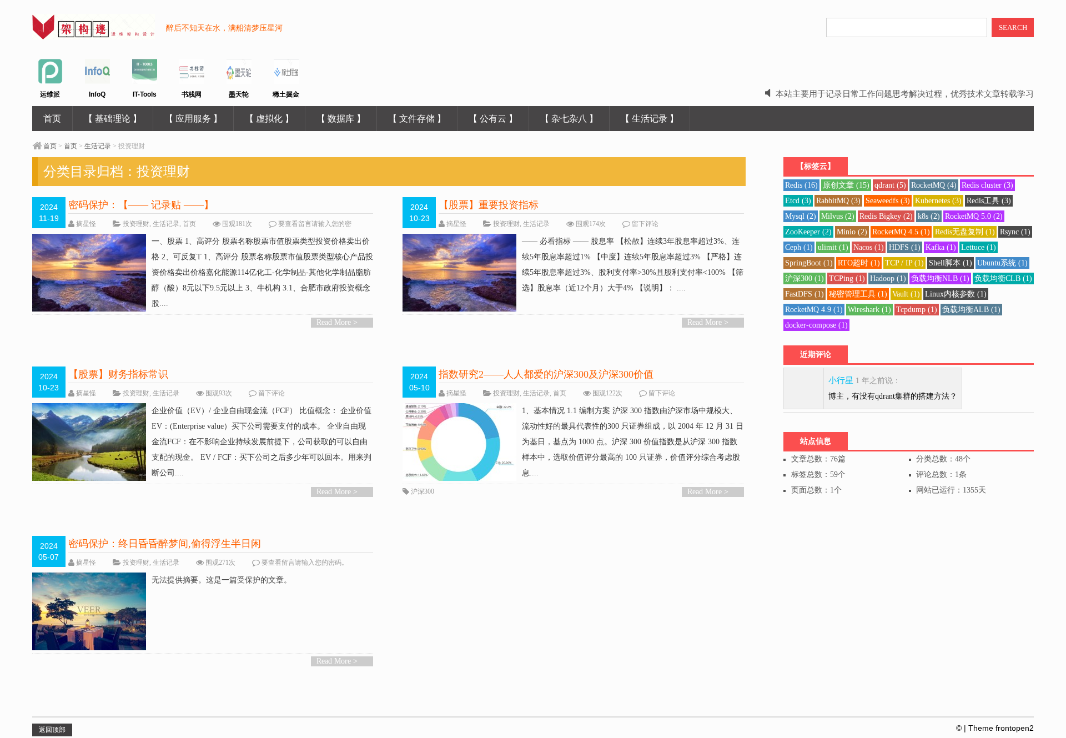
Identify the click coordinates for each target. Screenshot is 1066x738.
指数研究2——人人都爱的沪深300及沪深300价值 (546, 374)
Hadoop (888, 278)
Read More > (337, 322)
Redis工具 (989, 201)
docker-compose (816, 325)
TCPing (847, 278)
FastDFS (804, 294)
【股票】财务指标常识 (118, 374)
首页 (52, 118)
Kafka (941, 247)
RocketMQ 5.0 (974, 216)
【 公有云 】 (493, 118)
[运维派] (50, 82)
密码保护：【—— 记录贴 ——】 (141, 204)
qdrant (890, 185)
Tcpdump (916, 309)
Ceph (799, 247)
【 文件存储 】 (417, 118)
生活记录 (97, 146)
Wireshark (869, 309)
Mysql (800, 216)
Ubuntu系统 (1002, 263)
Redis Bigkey (886, 216)
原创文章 (846, 185)
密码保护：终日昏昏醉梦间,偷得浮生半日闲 (164, 543)
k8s (929, 216)
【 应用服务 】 (193, 118)
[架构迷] (93, 33)
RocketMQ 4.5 (901, 232)
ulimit (833, 247)
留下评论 (645, 224)
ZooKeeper (808, 232)
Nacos (868, 247)
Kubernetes (938, 201)
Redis (801, 185)
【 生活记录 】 (649, 118)
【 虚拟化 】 (269, 118)
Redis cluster (987, 185)
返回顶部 (52, 730)
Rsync (1015, 232)
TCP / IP (904, 263)
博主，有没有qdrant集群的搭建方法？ (892, 396)
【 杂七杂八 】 (569, 118)
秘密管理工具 (858, 294)
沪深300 (422, 491)
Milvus (837, 216)
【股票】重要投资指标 (489, 204)
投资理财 (136, 224)
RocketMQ (934, 185)
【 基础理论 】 (113, 118)
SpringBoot (809, 263)
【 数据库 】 (340, 118)
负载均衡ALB (971, 309)
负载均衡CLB (1003, 278)
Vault (906, 294)
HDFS (905, 247)
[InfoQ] (97, 82)
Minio (852, 232)
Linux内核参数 (956, 294)
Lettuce (978, 247)
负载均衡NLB (940, 278)
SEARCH (1013, 27)
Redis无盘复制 (965, 232)
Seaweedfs (888, 201)
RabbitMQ (838, 201)
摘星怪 (86, 224)
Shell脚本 (950, 263)
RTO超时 (859, 263)
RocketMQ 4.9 (814, 309)
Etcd (798, 201)
